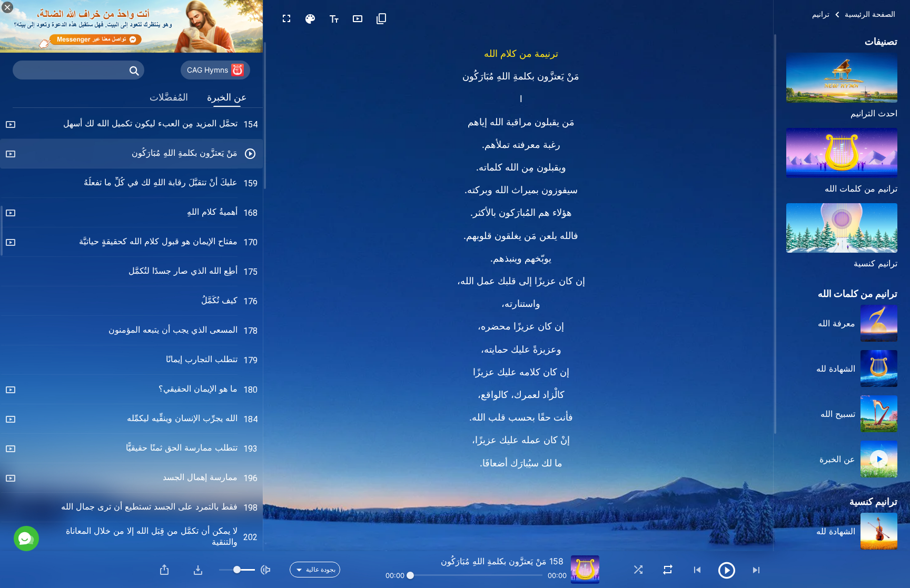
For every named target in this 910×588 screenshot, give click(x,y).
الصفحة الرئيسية (870, 13)
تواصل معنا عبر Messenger (114, 494)
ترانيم (820, 13)
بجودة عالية (320, 569)
